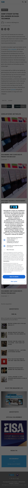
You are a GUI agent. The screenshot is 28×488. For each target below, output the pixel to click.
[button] (14, 250)
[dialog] (14, 244)
